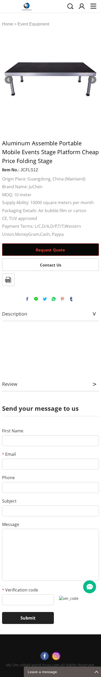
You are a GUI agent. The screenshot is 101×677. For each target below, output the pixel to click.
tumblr (71, 299)
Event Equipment (33, 24)
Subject (9, 501)
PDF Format (8, 280)
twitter (44, 299)
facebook (27, 299)
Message (10, 524)
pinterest (62, 299)
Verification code (20, 590)
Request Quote (50, 249)
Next (92, 80)
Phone (8, 477)
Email (9, 454)
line (36, 299)
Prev (9, 80)
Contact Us (50, 265)
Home (7, 24)
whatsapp (53, 299)
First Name (12, 431)
